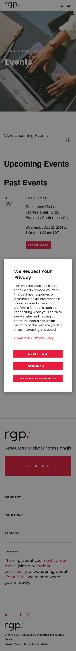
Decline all (38, 366)
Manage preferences (38, 378)
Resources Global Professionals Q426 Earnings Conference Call (47, 212)
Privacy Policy (13, 644)
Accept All (38, 354)
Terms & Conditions (36, 644)
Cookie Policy (23, 338)
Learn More (38, 245)
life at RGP (14, 577)
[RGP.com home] (12, 5)
